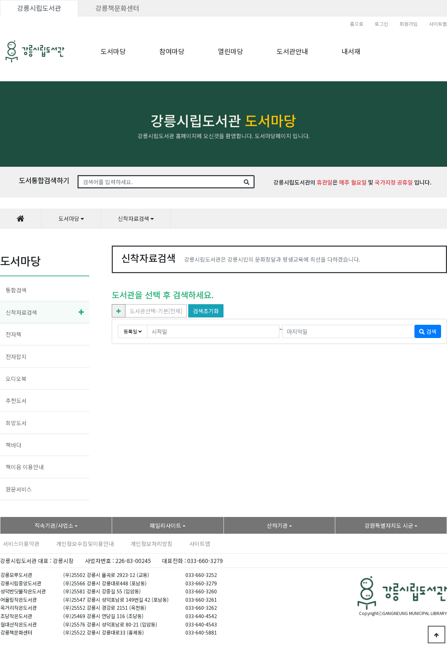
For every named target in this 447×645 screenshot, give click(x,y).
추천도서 (16, 400)
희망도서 (16, 423)
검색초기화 (206, 311)
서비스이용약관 (21, 543)
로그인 (381, 23)
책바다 (13, 445)
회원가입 (409, 23)
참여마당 (171, 51)
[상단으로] (436, 634)
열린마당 (230, 51)
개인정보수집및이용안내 (85, 543)
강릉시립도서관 (39, 8)
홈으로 (357, 23)
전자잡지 (16, 356)
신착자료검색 (21, 312)
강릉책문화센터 (117, 8)
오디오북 (16, 378)
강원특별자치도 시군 (389, 525)
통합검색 (16, 290)
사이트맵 (438, 23)
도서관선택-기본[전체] (156, 311)
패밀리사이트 (165, 525)
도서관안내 (292, 51)
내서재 (351, 51)
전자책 (13, 334)
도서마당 (113, 51)
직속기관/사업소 (54, 525)
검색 (431, 331)
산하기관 (277, 525)
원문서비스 (19, 489)
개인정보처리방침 (152, 543)
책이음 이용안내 (25, 467)
